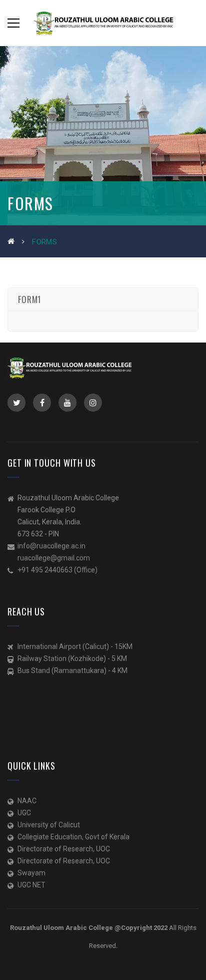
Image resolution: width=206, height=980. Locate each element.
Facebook (42, 403)
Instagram (93, 403)
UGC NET (32, 885)
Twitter (17, 403)
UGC (24, 813)
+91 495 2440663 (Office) (58, 570)
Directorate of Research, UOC (64, 849)
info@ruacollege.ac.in (52, 546)
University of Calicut (49, 825)
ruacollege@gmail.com (54, 558)
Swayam (32, 873)
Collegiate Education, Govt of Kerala (74, 837)
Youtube (67, 403)
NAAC (27, 801)
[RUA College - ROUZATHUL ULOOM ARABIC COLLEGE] (103, 23)
